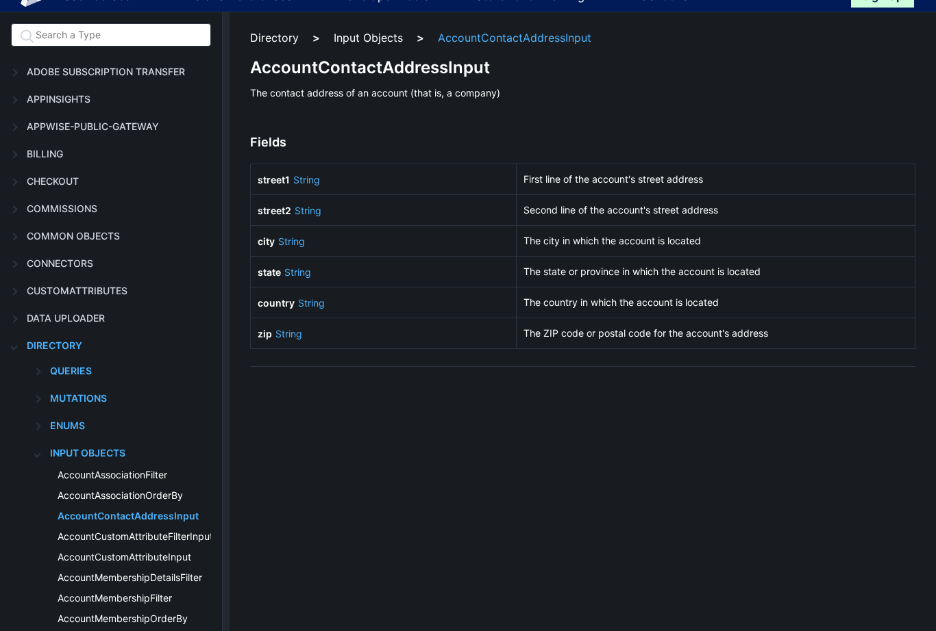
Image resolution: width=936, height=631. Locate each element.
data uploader (66, 318)
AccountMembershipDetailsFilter (130, 577)
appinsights (58, 99)
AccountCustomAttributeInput (124, 557)
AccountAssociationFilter (112, 474)
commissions (62, 208)
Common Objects (73, 236)
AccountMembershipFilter (115, 598)
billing (45, 153)
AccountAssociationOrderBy (120, 495)
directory (54, 345)
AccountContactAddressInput (128, 515)
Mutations (78, 398)
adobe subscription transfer (106, 71)
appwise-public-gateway (93, 126)
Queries (71, 370)
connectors (60, 263)
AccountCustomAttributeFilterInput (135, 536)
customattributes (77, 290)
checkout (53, 181)
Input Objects (87, 453)
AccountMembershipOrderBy (123, 618)
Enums (67, 425)
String (306, 179)
